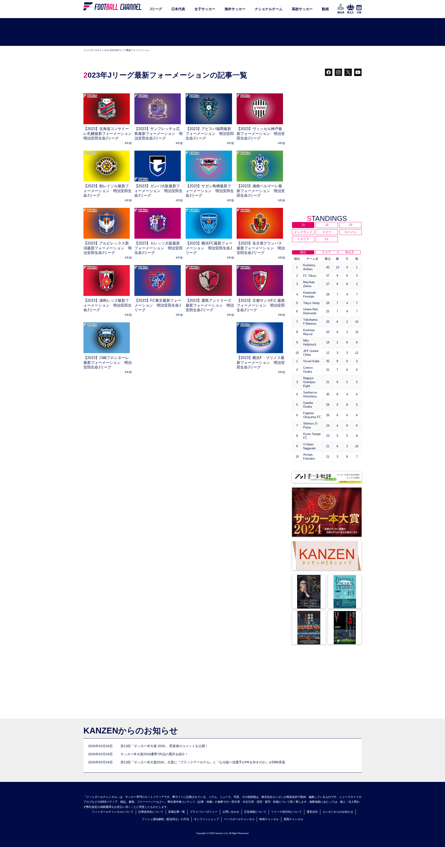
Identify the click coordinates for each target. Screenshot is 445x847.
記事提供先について (150, 811)
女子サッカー (204, 9)
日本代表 (178, 9)
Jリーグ (156, 9)
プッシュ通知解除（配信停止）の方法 (165, 819)
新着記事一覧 (176, 811)
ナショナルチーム (269, 9)
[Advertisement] (222, 32)
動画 (325, 9)
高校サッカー (302, 9)
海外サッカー (235, 9)
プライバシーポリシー (204, 811)
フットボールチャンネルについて (113, 811)
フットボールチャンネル (96, 50)
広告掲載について (255, 811)
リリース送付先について (286, 811)
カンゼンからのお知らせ (338, 811)
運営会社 (312, 811)
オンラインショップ (206, 819)
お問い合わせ (230, 811)
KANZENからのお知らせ (130, 730)
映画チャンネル (269, 819)
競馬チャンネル (293, 819)
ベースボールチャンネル (239, 819)
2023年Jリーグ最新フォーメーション (129, 50)
